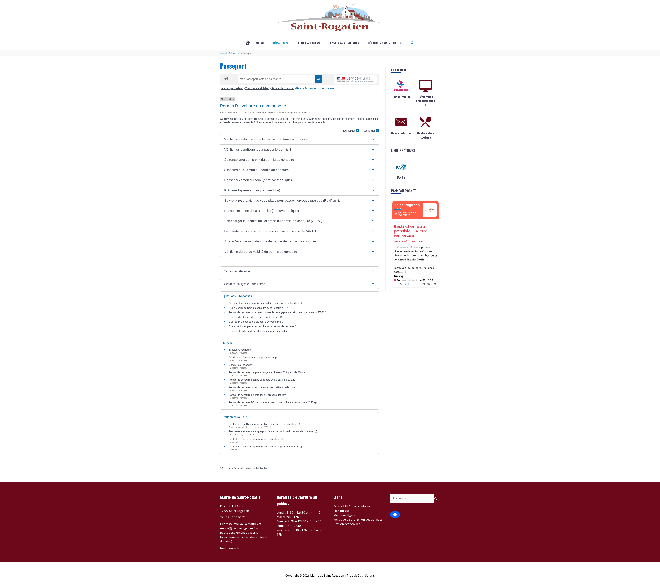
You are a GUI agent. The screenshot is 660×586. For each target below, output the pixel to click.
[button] (412, 43)
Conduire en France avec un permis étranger (254, 357)
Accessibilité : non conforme (352, 506)
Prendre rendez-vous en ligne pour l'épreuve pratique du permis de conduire (271, 431)
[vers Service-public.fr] (355, 79)
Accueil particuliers (232, 88)
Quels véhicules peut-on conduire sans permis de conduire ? (262, 326)
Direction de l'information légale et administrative (244, 468)
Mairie (260, 43)
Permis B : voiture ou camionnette (315, 88)
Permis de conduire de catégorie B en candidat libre (257, 394)
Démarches (280, 43)
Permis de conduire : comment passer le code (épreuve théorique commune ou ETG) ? (277, 312)
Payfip (401, 177)
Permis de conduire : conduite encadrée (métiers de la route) (262, 387)
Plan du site (341, 511)
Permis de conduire (282, 88)
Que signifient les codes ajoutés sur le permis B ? (256, 317)
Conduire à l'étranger (240, 364)
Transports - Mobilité (257, 88)
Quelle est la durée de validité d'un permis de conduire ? (260, 330)
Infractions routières (240, 349)
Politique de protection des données (357, 519)
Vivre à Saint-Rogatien (344, 43)
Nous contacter (401, 133)
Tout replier (349, 130)
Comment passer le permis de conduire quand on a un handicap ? (265, 303)
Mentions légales (344, 515)
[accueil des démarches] (226, 78)
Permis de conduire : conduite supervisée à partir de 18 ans (262, 379)
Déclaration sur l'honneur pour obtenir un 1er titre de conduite (263, 424)
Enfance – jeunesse (309, 43)
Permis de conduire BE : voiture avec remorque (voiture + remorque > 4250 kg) (273, 402)
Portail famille (401, 97)
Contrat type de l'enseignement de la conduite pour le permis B (264, 446)
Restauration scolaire (425, 135)
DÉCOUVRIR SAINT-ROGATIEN (384, 43)
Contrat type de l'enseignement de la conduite (254, 438)
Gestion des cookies (346, 524)
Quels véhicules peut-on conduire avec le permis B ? (258, 307)
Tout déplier (369, 130)
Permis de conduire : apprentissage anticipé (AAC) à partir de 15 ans (267, 372)
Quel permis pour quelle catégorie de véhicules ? (256, 321)
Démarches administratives (425, 101)
